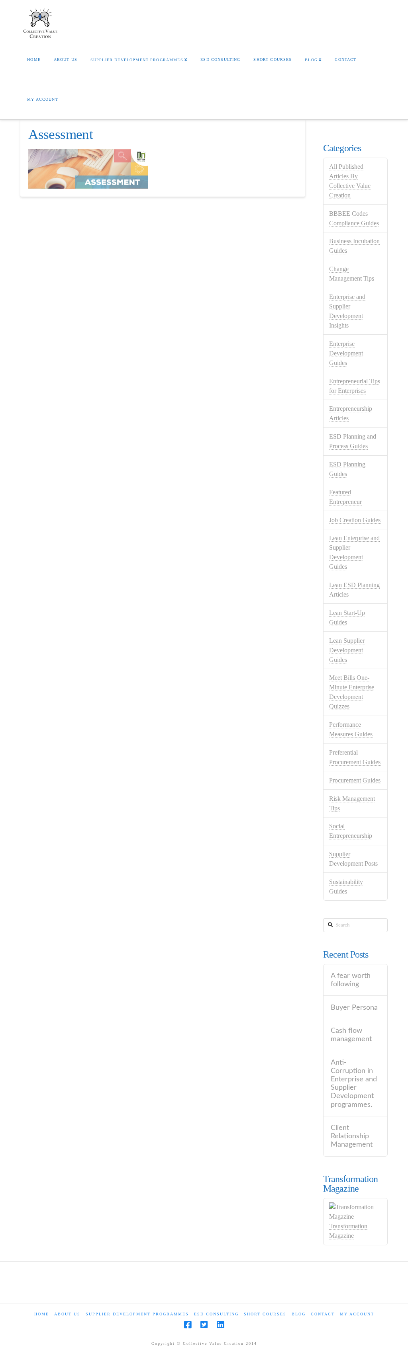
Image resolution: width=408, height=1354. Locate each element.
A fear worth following (351, 979)
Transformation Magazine (348, 1231)
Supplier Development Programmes (137, 1314)
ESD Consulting (216, 1314)
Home (41, 1314)
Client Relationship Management (352, 1136)
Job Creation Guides (355, 520)
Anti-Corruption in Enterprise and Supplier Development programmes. (354, 1083)
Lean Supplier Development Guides (347, 650)
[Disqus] (162, 321)
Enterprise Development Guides (346, 353)
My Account (357, 1314)
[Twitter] (204, 1325)
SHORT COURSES (265, 1314)
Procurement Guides (355, 780)
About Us (67, 1314)
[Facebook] (187, 1325)
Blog (299, 1314)
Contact (323, 1314)
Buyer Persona (354, 1007)
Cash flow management (351, 1034)
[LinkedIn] (220, 1325)
